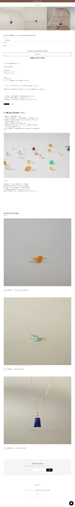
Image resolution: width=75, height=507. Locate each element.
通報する (13, 104)
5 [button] (38, 31)
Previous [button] (2, 18)
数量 (5, 45)
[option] (14, 18)
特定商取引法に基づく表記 (40, 490)
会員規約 (48, 490)
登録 (49, 470)
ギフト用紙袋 (7, 40)
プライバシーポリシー (29, 490)
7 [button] (40, 31)
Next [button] (73, 18)
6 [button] (39, 31)
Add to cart (37, 54)
